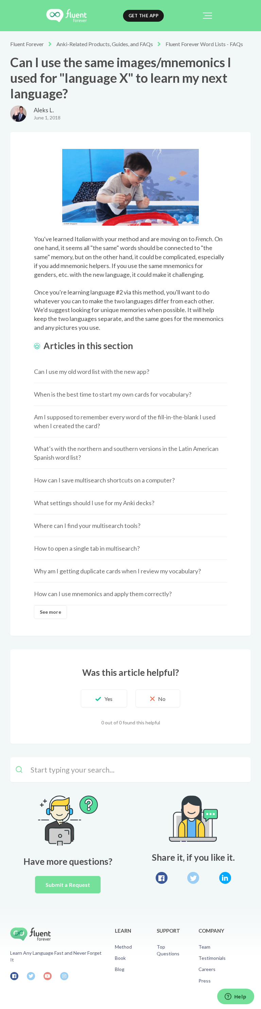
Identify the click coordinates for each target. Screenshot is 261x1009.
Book (120, 958)
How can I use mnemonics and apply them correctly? (103, 593)
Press (204, 981)
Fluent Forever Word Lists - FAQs (204, 44)
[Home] (66, 15)
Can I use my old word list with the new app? (91, 371)
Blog (119, 969)
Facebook (162, 878)
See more (50, 612)
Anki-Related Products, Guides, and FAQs (104, 44)
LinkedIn (225, 878)
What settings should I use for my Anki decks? (94, 503)
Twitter (193, 878)
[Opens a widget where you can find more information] (235, 997)
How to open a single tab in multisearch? (87, 548)
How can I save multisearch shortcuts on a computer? (104, 480)
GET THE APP (143, 15)
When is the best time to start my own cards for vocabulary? (112, 394)
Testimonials (212, 958)
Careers (206, 969)
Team (204, 947)
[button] (207, 15)
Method (123, 947)
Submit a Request (68, 884)
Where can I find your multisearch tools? (87, 525)
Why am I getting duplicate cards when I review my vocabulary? (117, 571)
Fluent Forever (27, 44)
